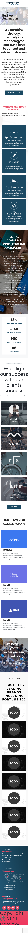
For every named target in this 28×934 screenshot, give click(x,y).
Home (8, 12)
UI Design (14, 161)
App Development (14, 137)
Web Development (14, 212)
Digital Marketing (14, 187)
